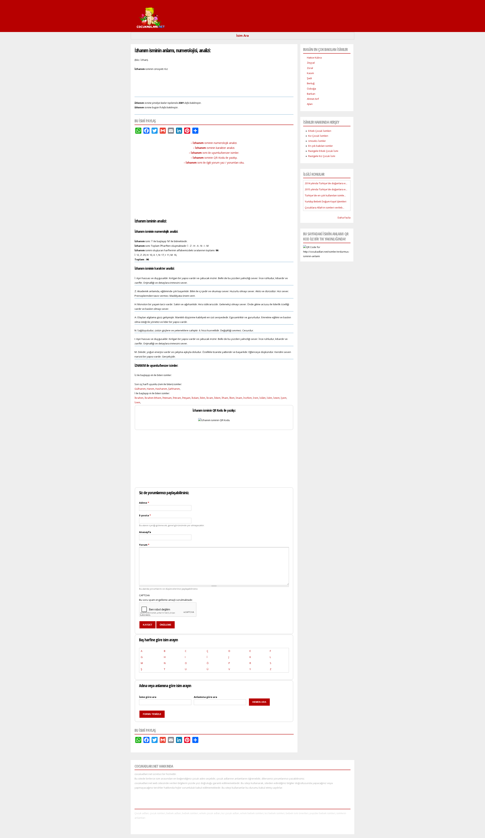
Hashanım (161, 388)
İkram (209, 397)
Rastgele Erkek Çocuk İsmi (323, 151)
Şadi (309, 78)
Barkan (311, 93)
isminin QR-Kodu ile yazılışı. (214, 157)
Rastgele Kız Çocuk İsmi (321, 156)
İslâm (262, 397)
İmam (239, 397)
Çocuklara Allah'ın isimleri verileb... (324, 207)
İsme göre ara (147, 697)
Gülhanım (140, 388)
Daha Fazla (344, 217)
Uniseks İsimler (317, 141)
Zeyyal (311, 62)
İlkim (232, 397)
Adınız (144, 502)
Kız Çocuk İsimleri (318, 135)
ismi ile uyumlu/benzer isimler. (214, 152)
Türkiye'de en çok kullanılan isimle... (325, 195)
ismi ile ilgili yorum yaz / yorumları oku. (214, 162)
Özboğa (311, 88)
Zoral (310, 68)
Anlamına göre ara (205, 697)
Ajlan (310, 104)
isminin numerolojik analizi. (214, 143)
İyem (283, 397)
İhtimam (167, 397)
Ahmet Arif (313, 99)
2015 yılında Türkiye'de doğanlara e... (326, 189)
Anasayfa (145, 532)
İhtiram (177, 397)
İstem (276, 397)
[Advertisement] (214, 83)
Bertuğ (310, 83)
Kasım (310, 73)
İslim (269, 397)
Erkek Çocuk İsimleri (319, 131)
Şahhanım (174, 388)
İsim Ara (242, 36)
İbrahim (139, 397)
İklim (202, 397)
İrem (255, 397)
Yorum (144, 544)
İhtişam (186, 397)
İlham (225, 397)
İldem (217, 397)
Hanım (150, 388)
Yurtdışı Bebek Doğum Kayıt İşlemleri (325, 201)
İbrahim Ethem (153, 397)
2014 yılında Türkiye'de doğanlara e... (326, 183)
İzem (137, 402)
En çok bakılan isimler (320, 145)
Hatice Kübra (314, 57)
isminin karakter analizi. (214, 148)
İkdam (195, 397)
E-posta (145, 515)
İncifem (247, 397)
